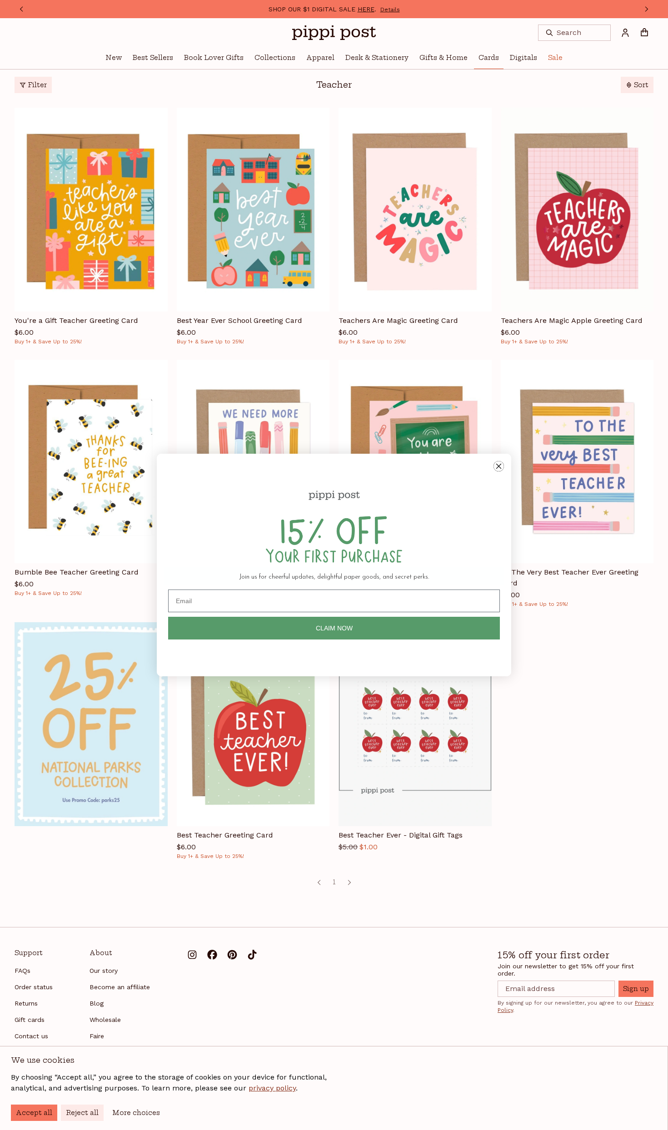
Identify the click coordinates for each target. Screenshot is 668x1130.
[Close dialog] (498, 466)
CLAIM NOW (334, 628)
